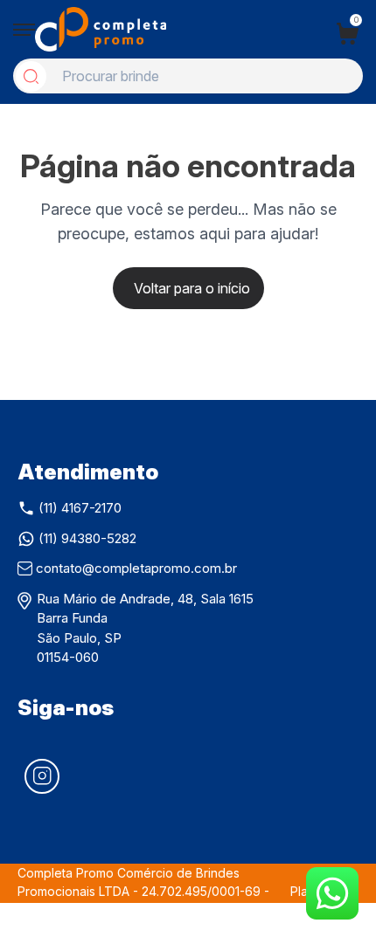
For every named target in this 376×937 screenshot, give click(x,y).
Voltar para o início (192, 288)
